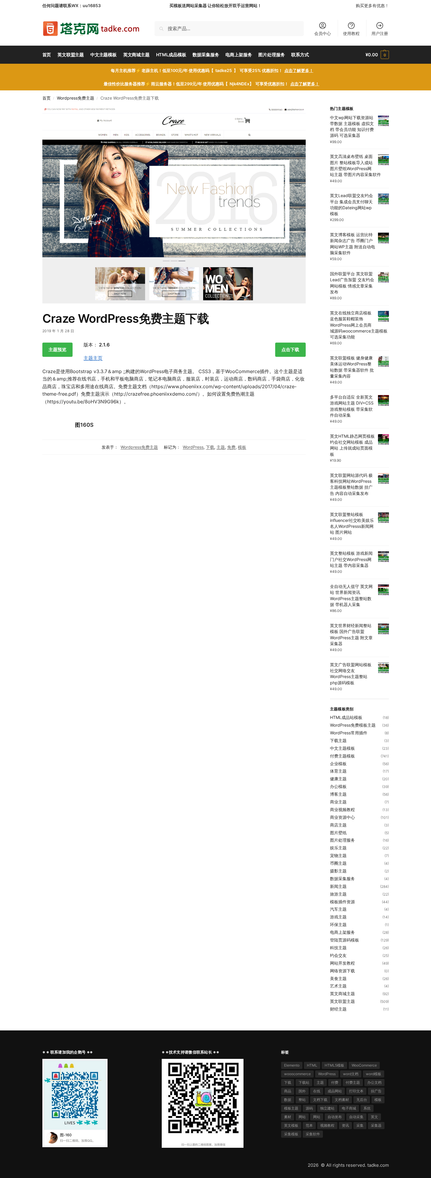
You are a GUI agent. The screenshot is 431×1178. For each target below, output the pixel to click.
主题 (221, 447)
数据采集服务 (342, 878)
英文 (374, 1117)
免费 (231, 447)
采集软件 (313, 1134)
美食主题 (338, 978)
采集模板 (291, 1134)
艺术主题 (338, 985)
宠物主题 (338, 855)
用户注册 (379, 33)
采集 (359, 1125)
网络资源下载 (342, 970)
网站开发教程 (342, 963)
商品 (287, 1091)
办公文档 (374, 1082)
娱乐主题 (338, 847)
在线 (316, 1091)
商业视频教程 (342, 809)
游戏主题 (338, 916)
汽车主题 (338, 909)
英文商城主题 (342, 993)
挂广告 (376, 1091)
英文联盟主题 (342, 1001)
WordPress (193, 447)
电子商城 (349, 1108)
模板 (242, 447)
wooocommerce (297, 1074)
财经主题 (338, 1008)
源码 (309, 1108)
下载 (210, 447)
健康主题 (338, 778)
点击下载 (290, 349)
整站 (302, 1099)
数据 (287, 1099)
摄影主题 (338, 870)
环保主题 (338, 924)
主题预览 (57, 349)
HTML (312, 1065)
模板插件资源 (342, 901)
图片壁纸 (338, 832)
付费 (334, 1082)
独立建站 (327, 1108)
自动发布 (335, 1117)
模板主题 (291, 1108)
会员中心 (322, 33)
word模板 (373, 1074)
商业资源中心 (342, 817)
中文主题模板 (342, 748)
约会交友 (338, 955)
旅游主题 (338, 893)
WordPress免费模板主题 (353, 725)
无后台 (361, 1099)
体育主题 (338, 770)
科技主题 (338, 947)
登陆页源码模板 (344, 939)
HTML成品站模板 (346, 717)
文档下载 (320, 1099)
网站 (302, 1117)
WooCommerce (364, 1065)
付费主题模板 (342, 755)
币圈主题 (338, 863)
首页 (46, 98)
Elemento (291, 1065)
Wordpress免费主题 (75, 98)
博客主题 (338, 794)
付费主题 (353, 1082)
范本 (309, 1125)
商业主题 (338, 801)
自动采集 (356, 1117)
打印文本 (356, 1091)
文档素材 (342, 1099)
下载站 (304, 1082)
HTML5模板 (334, 1065)
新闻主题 (338, 886)
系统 (367, 1108)
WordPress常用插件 (348, 732)
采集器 (376, 1125)
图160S (84, 425)
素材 (287, 1117)
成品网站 (335, 1091)
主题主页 (93, 358)
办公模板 (338, 786)
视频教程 (327, 1125)
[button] (377, 55)
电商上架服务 (342, 932)
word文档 (350, 1074)
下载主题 (338, 740)
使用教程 (351, 33)
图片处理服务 (342, 840)
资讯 (345, 1125)
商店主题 (338, 824)
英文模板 (291, 1125)
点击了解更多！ (298, 70)
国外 (302, 1091)
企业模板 (338, 763)
